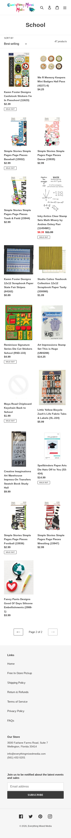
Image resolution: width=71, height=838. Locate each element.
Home (11, 663)
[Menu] (65, 7)
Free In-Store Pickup (19, 673)
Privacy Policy (15, 711)
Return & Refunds (18, 692)
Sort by (8, 38)
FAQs (10, 720)
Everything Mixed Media (40, 826)
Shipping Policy (16, 682)
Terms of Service (17, 701)
